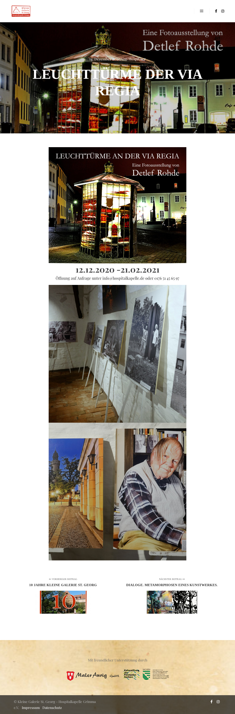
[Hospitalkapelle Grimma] (20, 11)
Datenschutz (52, 707)
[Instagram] (223, 11)
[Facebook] (216, 11)
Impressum (31, 707)
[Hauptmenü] (202, 11)
